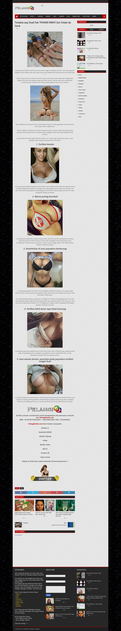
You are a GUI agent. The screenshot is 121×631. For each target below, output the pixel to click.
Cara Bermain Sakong (92, 48)
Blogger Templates (35, 629)
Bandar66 (40, 16)
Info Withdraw (24, 16)
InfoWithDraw (83, 95)
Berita (32, 16)
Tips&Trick (82, 113)
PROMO (80, 107)
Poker (54, 16)
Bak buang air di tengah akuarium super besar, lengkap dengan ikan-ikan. (65, 514)
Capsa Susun (86, 16)
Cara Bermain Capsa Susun (94, 40)
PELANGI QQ (82, 101)
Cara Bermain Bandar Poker (94, 33)
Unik (22, 488)
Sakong (94, 16)
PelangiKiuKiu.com (47, 417)
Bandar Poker (76, 16)
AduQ (68, 16)
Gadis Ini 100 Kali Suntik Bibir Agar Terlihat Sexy (43, 513)
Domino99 (61, 16)
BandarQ (81, 83)
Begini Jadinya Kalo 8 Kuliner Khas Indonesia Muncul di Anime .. (24, 514)
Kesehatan (81, 98)
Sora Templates (25, 629)
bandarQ (48, 16)
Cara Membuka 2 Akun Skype (95, 63)
